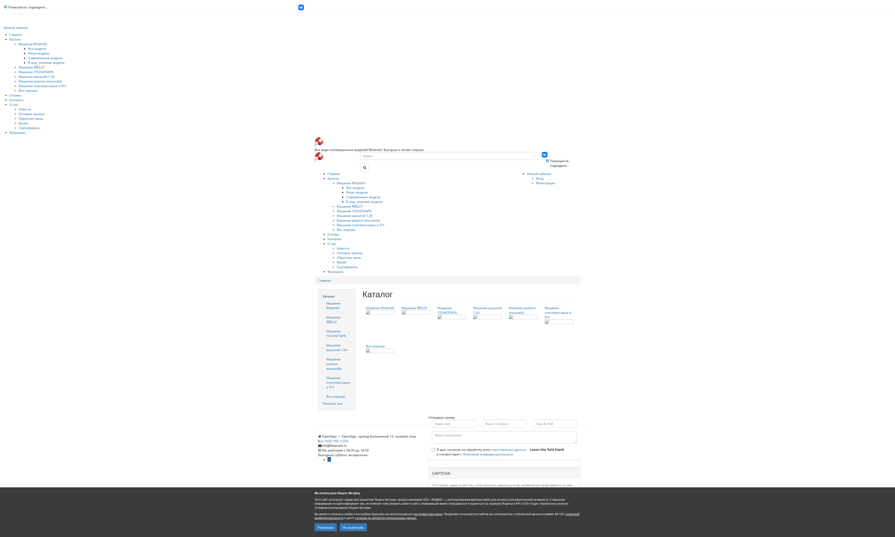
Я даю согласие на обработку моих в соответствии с (481, 451)
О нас (13, 104)
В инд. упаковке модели (46, 62)
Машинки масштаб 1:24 (37, 76)
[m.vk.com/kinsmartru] (301, 9)
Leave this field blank (547, 449)
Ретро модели (38, 53)
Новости (25, 109)
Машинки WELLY (31, 67)
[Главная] (319, 141)
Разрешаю (326, 527)
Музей (23, 123)
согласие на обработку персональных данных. (386, 518)
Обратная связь (31, 118)
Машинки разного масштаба (40, 81)
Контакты (16, 99)
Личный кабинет (15, 27)
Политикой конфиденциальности (488, 454)
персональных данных (509, 449)
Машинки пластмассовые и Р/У (42, 85)
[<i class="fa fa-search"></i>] (364, 167)
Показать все (333, 403)
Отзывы (15, 95)
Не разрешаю (353, 527)
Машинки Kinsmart (33, 43)
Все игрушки (28, 90)
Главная (15, 34)
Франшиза (17, 132)
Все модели (37, 48)
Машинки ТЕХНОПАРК (36, 71)
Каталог (15, 39)
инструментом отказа (428, 514)
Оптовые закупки (32, 113)
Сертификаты (29, 127)
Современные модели (45, 57)
